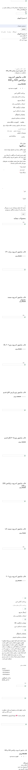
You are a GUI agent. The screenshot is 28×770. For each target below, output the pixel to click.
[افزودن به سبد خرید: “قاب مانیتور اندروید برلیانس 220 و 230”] (24, 494)
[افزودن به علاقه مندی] (24, 259)
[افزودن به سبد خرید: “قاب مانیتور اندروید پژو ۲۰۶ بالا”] (24, 356)
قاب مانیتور (19, 68)
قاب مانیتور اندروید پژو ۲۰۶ (16, 576)
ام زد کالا (9, 712)
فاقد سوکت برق (7, 125)
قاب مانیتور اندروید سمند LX (15, 529)
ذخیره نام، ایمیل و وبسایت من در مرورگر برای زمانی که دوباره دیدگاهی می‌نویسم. (15, 208)
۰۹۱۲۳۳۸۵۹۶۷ (6, 670)
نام (24, 191)
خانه (24, 68)
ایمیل (24, 198)
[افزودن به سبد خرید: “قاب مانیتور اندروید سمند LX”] (24, 540)
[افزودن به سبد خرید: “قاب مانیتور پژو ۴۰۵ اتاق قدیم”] (24, 449)
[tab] (17, 131)
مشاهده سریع (24, 267)
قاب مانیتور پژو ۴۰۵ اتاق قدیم (15, 438)
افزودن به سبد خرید (13, 88)
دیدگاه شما (22, 172)
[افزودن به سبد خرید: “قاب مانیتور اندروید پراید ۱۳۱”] (24, 263)
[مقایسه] (24, 249)
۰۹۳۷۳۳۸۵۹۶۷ (6, 674)
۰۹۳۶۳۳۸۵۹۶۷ (6, 672)
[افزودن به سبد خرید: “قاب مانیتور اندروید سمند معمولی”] (24, 308)
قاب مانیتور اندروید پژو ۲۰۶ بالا (15, 345)
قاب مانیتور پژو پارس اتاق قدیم (14, 392)
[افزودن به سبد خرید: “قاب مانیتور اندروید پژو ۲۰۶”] (24, 587)
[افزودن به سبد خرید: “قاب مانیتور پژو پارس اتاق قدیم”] (24, 403)
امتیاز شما (23, 166)
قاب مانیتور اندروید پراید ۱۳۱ (15, 252)
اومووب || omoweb (7, 715)
